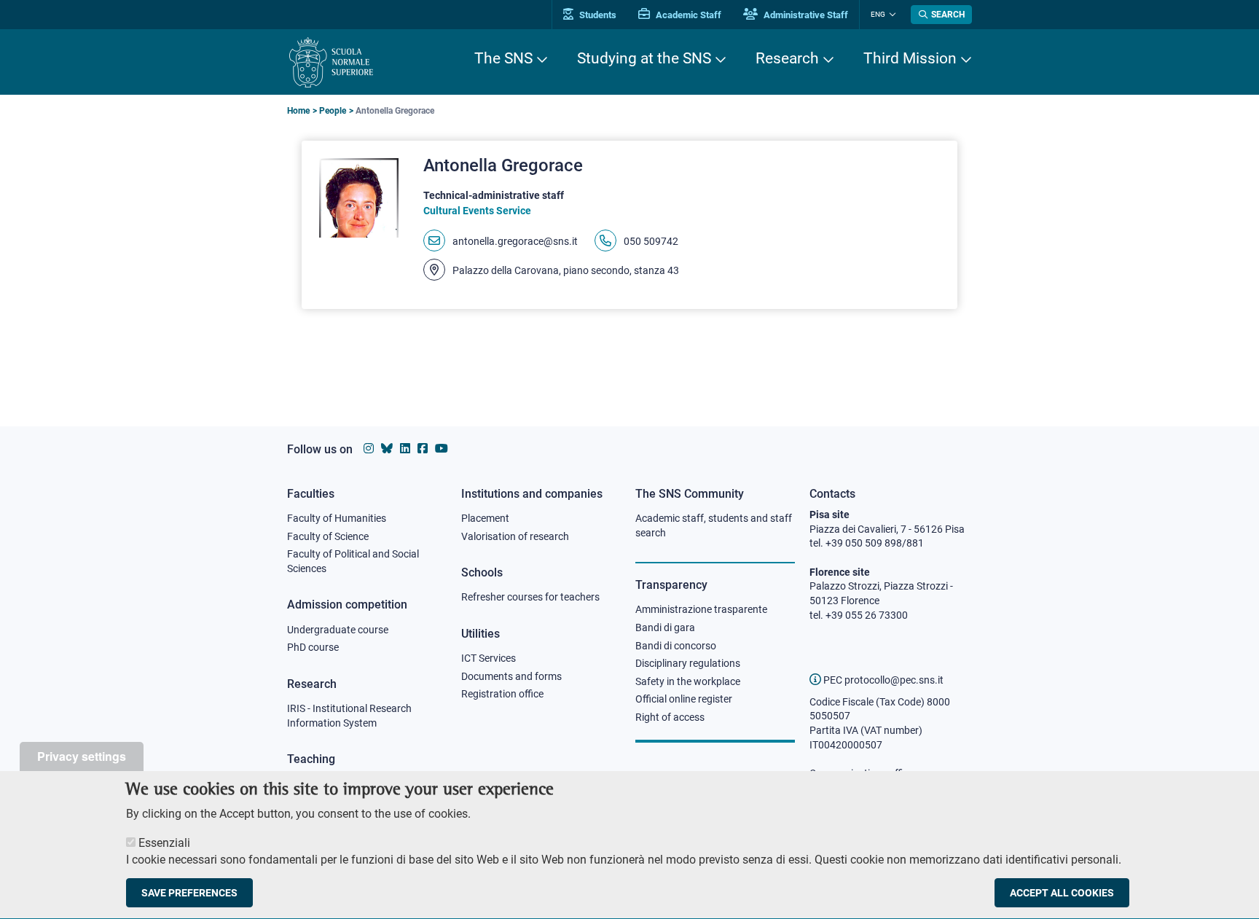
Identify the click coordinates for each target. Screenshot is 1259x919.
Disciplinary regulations (687, 663)
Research (787, 58)
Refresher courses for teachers (530, 597)
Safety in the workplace (687, 681)
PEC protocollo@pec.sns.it (882, 680)
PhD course (313, 647)
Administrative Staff (804, 14)
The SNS (503, 58)
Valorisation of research (515, 536)
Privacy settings (81, 756)
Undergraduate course (337, 630)
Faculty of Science (328, 536)
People (332, 111)
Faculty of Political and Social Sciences (353, 561)
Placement (485, 518)
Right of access (670, 717)
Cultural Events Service (477, 210)
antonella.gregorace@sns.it (515, 241)
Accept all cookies (1062, 893)
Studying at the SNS (644, 58)
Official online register (683, 699)
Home (298, 111)
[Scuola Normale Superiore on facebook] (422, 448)
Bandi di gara (665, 627)
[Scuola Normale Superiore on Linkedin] (405, 448)
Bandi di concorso (675, 646)
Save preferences (189, 893)
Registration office (502, 694)
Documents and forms (511, 676)
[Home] (331, 62)
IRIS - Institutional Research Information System (349, 716)
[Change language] (890, 14)
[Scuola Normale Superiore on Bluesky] (387, 448)
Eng (878, 14)
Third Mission (910, 58)
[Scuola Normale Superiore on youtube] (441, 448)
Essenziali (164, 843)
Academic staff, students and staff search (713, 525)
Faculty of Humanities (336, 518)
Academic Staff (687, 14)
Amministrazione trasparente (701, 609)
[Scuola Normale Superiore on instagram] (369, 448)
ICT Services (488, 658)
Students (596, 14)
